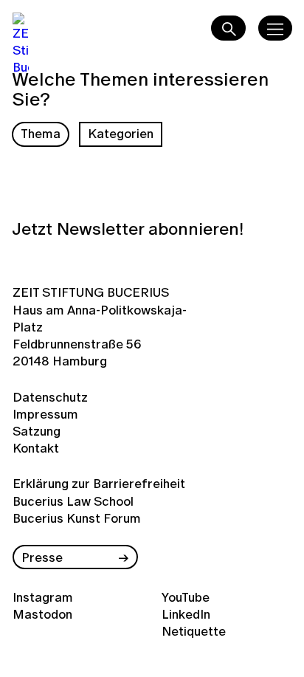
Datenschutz (48, 396)
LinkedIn (186, 613)
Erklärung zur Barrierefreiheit (99, 483)
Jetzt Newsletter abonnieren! (127, 228)
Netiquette (194, 630)
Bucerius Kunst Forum (77, 517)
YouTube (186, 596)
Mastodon (42, 613)
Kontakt (36, 447)
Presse (42, 557)
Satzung (37, 430)
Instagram (43, 596)
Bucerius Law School (73, 500)
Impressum (45, 413)
